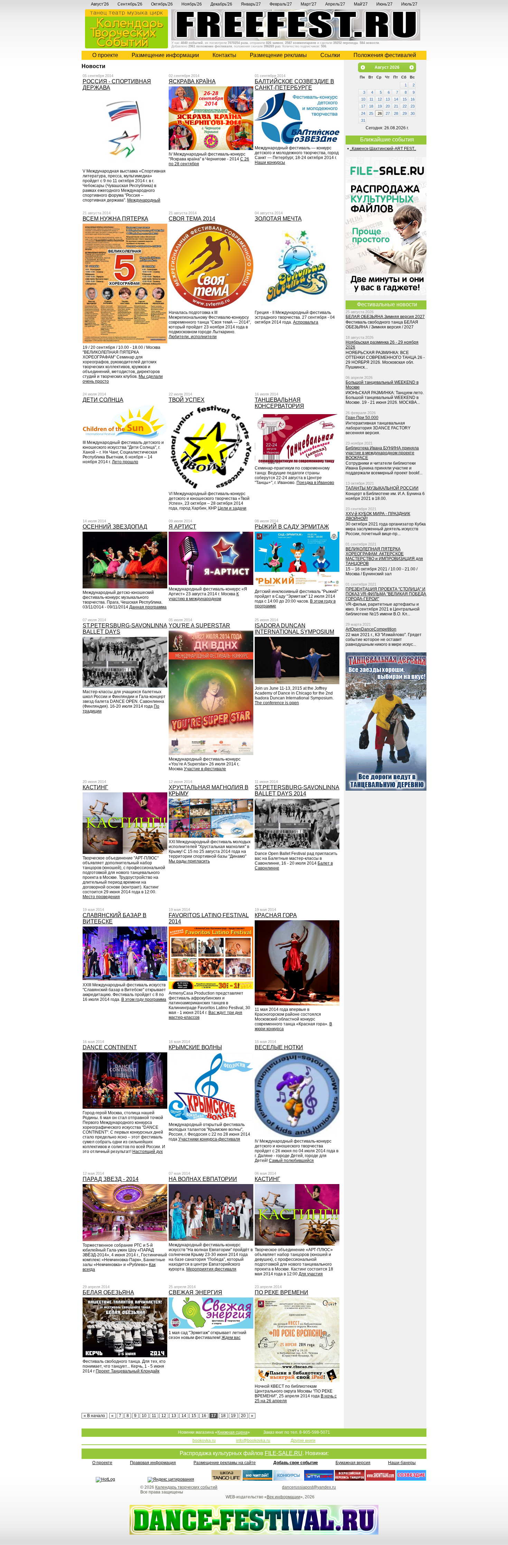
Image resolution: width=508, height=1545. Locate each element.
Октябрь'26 (162, 4)
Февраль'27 (281, 4)
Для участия (311, 1274)
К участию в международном (204, 596)
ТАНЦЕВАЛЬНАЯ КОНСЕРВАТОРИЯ (279, 403)
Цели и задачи (232, 508)
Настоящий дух (147, 1151)
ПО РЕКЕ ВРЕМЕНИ (281, 1292)
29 (405, 113)
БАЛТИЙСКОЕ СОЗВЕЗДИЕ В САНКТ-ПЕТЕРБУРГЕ (294, 84)
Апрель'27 (335, 4)
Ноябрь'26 (191, 4)
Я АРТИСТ (182, 527)
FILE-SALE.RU (283, 1453)
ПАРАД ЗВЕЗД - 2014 (111, 1179)
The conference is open (277, 702)
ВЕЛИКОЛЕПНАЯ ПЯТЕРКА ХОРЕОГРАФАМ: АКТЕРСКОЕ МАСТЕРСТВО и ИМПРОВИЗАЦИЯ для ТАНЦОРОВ (384, 556)
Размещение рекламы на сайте (225, 1462)
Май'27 (361, 4)
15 (193, 1415)
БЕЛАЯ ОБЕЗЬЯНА (108, 1292)
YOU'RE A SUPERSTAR (199, 626)
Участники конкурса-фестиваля (209, 1139)
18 (223, 1415)
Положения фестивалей (385, 55)
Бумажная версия (353, 1462)
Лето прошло (125, 461)
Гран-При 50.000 (362, 417)
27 (388, 113)
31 (363, 120)
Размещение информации (165, 55)
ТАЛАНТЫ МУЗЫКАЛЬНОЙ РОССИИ (382, 488)
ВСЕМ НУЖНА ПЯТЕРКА (115, 219)
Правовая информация (153, 1462)
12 (163, 1415)
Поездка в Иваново (315, 482)
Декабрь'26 (221, 4)
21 (396, 106)
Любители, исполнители (193, 336)
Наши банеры (402, 1462)
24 (363, 113)
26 (380, 113)
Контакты (224, 55)
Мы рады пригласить (189, 861)
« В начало (94, 1415)
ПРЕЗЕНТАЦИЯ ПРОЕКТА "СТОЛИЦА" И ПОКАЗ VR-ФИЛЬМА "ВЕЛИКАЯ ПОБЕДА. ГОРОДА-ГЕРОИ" (386, 594)
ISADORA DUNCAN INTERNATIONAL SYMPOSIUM (294, 629)
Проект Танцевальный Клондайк (127, 1371)
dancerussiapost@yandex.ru (309, 1487)
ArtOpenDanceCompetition (371, 629)
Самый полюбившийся (291, 1160)
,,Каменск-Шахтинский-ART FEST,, (383, 148)
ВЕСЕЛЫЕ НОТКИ (279, 1047)
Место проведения (101, 896)
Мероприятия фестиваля (211, 1269)
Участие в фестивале (205, 768)
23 (413, 106)
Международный (143, 200)
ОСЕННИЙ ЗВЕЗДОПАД (115, 527)
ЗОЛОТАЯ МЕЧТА (278, 219)
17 (363, 106)
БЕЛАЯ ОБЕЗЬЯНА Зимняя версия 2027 (385, 316)
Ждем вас (231, 1337)
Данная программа (148, 607)
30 (413, 113)
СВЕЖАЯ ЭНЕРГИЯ (195, 1292)
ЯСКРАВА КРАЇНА (192, 81)
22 (405, 106)
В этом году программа (143, 999)
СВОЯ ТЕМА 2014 (192, 219)
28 (396, 113)
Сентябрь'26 (129, 4)
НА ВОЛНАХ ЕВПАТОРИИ (203, 1179)
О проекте (105, 55)
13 (173, 1415)
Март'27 (309, 4)
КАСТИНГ (95, 787)
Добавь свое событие (295, 1462)
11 (154, 1415)
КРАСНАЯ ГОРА (276, 915)
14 (183, 1415)
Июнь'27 (384, 4)
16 (203, 1415)
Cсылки (330, 55)
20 (243, 1415)
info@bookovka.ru (253, 1440)
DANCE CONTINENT (110, 1047)
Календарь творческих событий (186, 1487)
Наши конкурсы (270, 162)
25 (371, 113)
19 (233, 1415)
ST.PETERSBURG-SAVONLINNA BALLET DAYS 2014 (297, 790)
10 (144, 1415)
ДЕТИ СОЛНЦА (103, 400)
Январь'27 (251, 4)
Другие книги (303, 1440)
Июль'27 (409, 4)
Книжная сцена (232, 1432)
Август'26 (100, 4)
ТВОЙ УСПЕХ (187, 400)
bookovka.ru (204, 1440)
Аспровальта (305, 322)
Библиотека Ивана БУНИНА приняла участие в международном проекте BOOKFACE (382, 453)
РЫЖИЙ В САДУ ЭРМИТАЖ (292, 527)
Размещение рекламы (278, 55)
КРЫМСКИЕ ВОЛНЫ (195, 1047)
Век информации (283, 1497)
